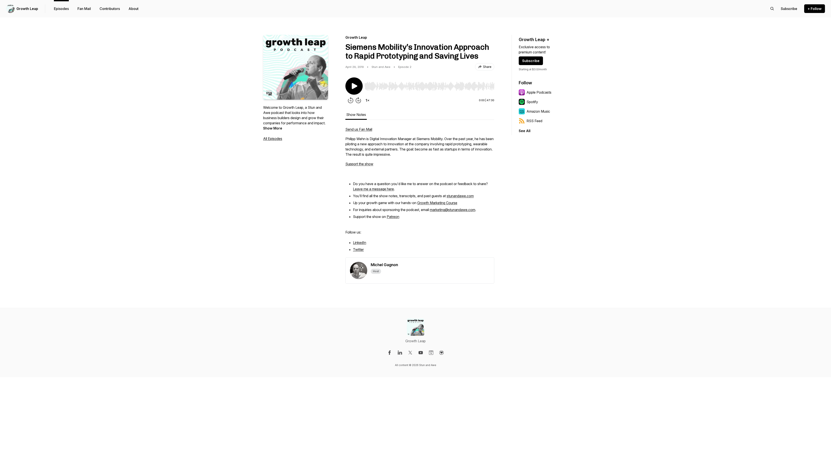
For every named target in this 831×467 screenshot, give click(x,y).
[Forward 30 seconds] (358, 100)
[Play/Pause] (354, 86)
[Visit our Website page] (431, 352)
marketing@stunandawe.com (452, 210)
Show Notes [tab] (356, 114)
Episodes (61, 8)
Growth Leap (27, 8)
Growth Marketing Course (437, 203)
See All (524, 131)
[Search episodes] (772, 8)
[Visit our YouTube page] (421, 352)
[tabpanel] (419, 192)
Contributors (110, 8)
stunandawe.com (460, 196)
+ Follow (814, 8)
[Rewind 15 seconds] (351, 100)
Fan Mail (84, 8)
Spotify (532, 102)
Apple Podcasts (539, 92)
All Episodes (272, 138)
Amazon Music (538, 111)
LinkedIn (359, 242)
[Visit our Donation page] (441, 352)
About (133, 8)
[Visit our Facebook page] (389, 352)
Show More (272, 128)
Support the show (359, 164)
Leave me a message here (373, 189)
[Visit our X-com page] (410, 352)
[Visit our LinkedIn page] (400, 352)
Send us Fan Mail (358, 129)
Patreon (393, 216)
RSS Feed (534, 121)
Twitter (358, 249)
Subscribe (531, 61)
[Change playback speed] (367, 100)
